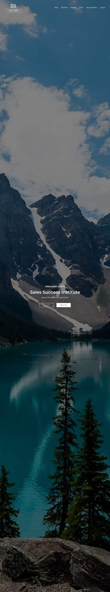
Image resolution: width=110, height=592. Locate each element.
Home (56, 7)
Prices (81, 7)
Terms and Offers (91, 7)
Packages (73, 7)
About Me (64, 7)
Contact (102, 7)
